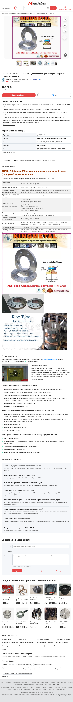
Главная (4, 13)
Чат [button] (55, 95)
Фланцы (21, 646)
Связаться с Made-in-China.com (58, 682)
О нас (1, 682)
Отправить (17, 571)
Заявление (8, 682)
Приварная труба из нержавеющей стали (45, 642)
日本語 (31, 687)
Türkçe (44, 689)
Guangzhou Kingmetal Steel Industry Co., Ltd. (18, 79)
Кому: (10, 551)
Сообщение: (8, 556)
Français (38, 687)
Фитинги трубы (6, 646)
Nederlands (27, 689)
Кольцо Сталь (7, 664)
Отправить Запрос (18, 95)
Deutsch (50, 687)
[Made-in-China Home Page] (36, 3)
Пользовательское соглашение (21, 682)
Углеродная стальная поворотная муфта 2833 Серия (65, 600)
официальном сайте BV (49, 359)
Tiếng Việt (51, 689)
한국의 (14, 689)
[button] (3, 3)
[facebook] (54, 684)
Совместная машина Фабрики (43, 664)
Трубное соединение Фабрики (51, 669)
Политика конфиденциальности (40, 682)
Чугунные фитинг (59, 646)
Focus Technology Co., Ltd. (35, 692)
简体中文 (19, 687)
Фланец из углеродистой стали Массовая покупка (17, 673)
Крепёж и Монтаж (42, 13)
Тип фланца (35, 669)
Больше (4, 676)
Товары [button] (18, 8)
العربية (20, 689)
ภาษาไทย (38, 689)
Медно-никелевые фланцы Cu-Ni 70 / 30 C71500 (22, 600)
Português (57, 687)
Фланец (51, 13)
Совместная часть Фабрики (23, 664)
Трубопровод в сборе (42, 639)
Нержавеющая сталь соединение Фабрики (15, 669)
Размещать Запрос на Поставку (51, 571)
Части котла (22, 639)
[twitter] (58, 684)
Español (44, 687)
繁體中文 (25, 687)
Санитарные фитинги (42, 646)
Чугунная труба (6, 639)
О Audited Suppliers (29, 684)
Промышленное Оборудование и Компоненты (22, 13)
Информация (39, 684)
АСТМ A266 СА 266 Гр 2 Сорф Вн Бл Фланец (50, 624)
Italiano (64, 687)
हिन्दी (33, 689)
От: (11, 546)
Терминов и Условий (64, 696)
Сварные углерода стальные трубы (27, 642)
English (12, 687)
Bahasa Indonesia (60, 689)
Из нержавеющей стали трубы (10, 642)
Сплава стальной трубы (61, 642)
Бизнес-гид (48, 684)
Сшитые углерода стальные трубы (62, 639)
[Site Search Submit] (53, 8)
